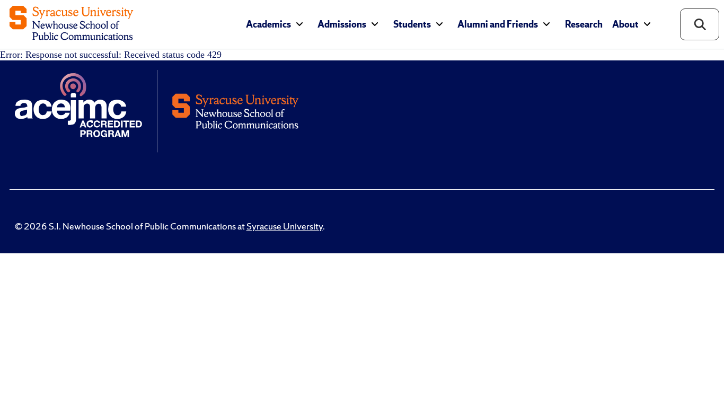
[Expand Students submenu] (439, 24)
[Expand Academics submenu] (299, 24)
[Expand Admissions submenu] (374, 24)
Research (584, 24)
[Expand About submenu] (647, 24)
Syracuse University (284, 226)
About (625, 24)
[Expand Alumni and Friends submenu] (546, 24)
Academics (268, 24)
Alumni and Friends (497, 24)
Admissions (341, 24)
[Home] (71, 24)
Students (412, 24)
